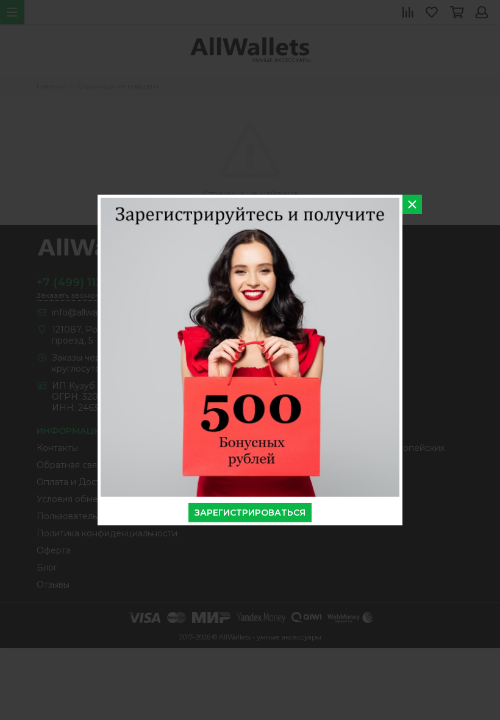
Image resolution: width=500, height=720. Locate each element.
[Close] (412, 204)
